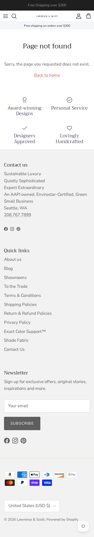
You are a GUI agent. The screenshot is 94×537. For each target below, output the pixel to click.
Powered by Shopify (62, 519)
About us (12, 259)
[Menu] (5, 16)
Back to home (47, 75)
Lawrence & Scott (31, 519)
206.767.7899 (17, 215)
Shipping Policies (20, 304)
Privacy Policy (17, 322)
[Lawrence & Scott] (47, 16)
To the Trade (16, 286)
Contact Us (14, 349)
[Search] (16, 16)
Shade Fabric (16, 340)
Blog (8, 268)
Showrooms (15, 277)
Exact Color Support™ (25, 331)
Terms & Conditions (22, 295)
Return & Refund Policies (28, 313)
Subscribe (22, 423)
